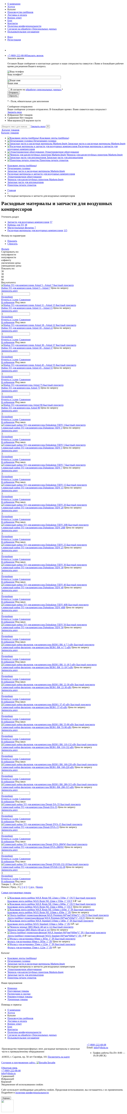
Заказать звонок (35, 55)
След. (32, 887)
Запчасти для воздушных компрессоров (28, 222)
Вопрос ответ (14, 17)
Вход (10, 37)
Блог (9, 20)
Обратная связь (9, 1067)
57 (51, 222)
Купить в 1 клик (9, 299)
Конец (39, 887)
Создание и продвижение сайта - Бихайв (28, 1062)
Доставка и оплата (17, 15)
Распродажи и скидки (19, 993)
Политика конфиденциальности (24, 26)
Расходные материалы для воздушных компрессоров (35, 230)
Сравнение (25, 299)
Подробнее (7, 296)
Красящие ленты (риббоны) (54, 138)
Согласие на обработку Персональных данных (32, 29)
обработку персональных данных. (44, 89)
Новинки (12, 988)
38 (26, 225)
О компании (13, 3)
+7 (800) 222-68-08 (96, 1044)
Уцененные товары (17, 999)
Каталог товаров (10, 130)
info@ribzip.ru (101, 1047)
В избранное (8, 302)
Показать (12, 241)
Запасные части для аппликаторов (65, 157)
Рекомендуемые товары (19, 996)
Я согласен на (37, 89)
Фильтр (5, 249)
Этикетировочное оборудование (62, 152)
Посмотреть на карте (59, 1056)
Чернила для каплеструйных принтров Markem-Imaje (95, 154)
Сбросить (12, 243)
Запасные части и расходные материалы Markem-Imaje (96, 143)
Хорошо (6, 1098)
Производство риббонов (20, 12)
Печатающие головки (44, 140)
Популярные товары (18, 991)
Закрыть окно (14, 112)
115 (65, 230)
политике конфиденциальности (32, 1092)
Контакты (12, 23)
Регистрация (14, 39)
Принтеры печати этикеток (53, 160)
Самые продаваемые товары (16, 892)
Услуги (11, 6)
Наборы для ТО (15, 225)
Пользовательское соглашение (23, 31)
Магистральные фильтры (20, 227)
